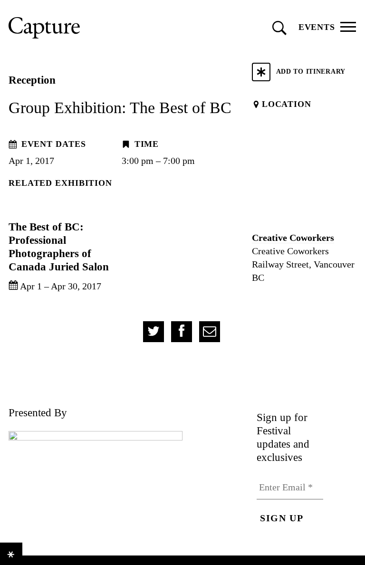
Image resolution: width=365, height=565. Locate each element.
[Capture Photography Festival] (87, 27)
